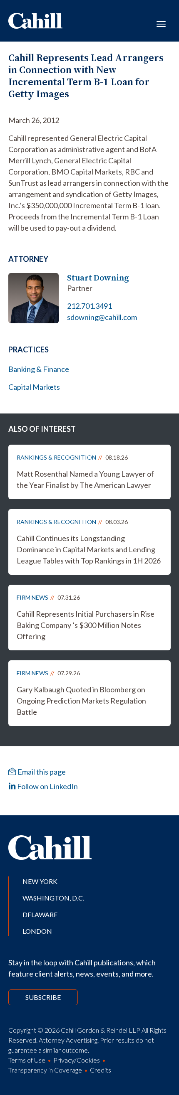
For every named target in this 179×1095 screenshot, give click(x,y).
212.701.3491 (89, 305)
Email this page (41, 771)
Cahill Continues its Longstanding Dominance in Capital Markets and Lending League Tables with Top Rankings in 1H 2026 (89, 549)
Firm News (32, 597)
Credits (100, 1070)
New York (39, 881)
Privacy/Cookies (76, 1060)
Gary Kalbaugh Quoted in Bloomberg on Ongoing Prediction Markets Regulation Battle (81, 700)
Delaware (39, 914)
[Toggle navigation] (161, 23)
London (37, 931)
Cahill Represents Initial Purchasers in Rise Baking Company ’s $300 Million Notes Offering (85, 625)
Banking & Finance (38, 369)
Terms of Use (26, 1060)
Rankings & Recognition (56, 457)
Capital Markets (34, 386)
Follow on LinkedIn (47, 786)
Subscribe (43, 997)
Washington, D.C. (53, 898)
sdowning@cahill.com (102, 317)
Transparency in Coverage (45, 1070)
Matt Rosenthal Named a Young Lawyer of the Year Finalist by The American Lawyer (85, 479)
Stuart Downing (98, 278)
